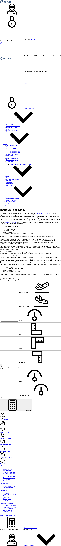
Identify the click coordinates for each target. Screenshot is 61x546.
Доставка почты (11, 148)
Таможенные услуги (12, 160)
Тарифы (8, 162)
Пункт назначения (23, 306)
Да (1, 42)
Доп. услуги (9, 161)
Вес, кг (20, 320)
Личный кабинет (29, 108)
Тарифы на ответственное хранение (20, 164)
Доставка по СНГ (15, 149)
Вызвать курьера (29, 545)
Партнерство (7, 197)
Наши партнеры (11, 200)
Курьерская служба (12, 154)
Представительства (9, 201)
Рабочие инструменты (6, 503)
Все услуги (3, 463)
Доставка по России (15, 151)
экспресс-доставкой (42, 213)
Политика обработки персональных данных (13, 530)
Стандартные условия (13, 179)
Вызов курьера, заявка (13, 124)
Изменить (3, 43)
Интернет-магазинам (12, 198)
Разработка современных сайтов (10, 533)
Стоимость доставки (12, 130)
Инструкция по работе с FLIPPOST (13, 203)
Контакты (9, 178)
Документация (10, 129)
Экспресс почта (11, 147)
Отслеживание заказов (13, 126)
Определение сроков (12, 131)
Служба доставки (11, 157)
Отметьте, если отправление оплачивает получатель (16, 397)
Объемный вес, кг (23, 395)
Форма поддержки (11, 127)
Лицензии (9, 182)
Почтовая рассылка (12, 158)
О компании (6, 176)
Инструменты (7, 123)
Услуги (5, 144)
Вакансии (9, 185)
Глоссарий (9, 180)
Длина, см (21, 334)
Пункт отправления (24, 292)
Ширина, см (21, 348)
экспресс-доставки (10, 222)
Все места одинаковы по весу (10, 367)
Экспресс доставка (12, 145)
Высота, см (21, 362)
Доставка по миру (15, 152)
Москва (33, 39)
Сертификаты (10, 183)
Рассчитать (27, 410)
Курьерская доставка (12, 155)
